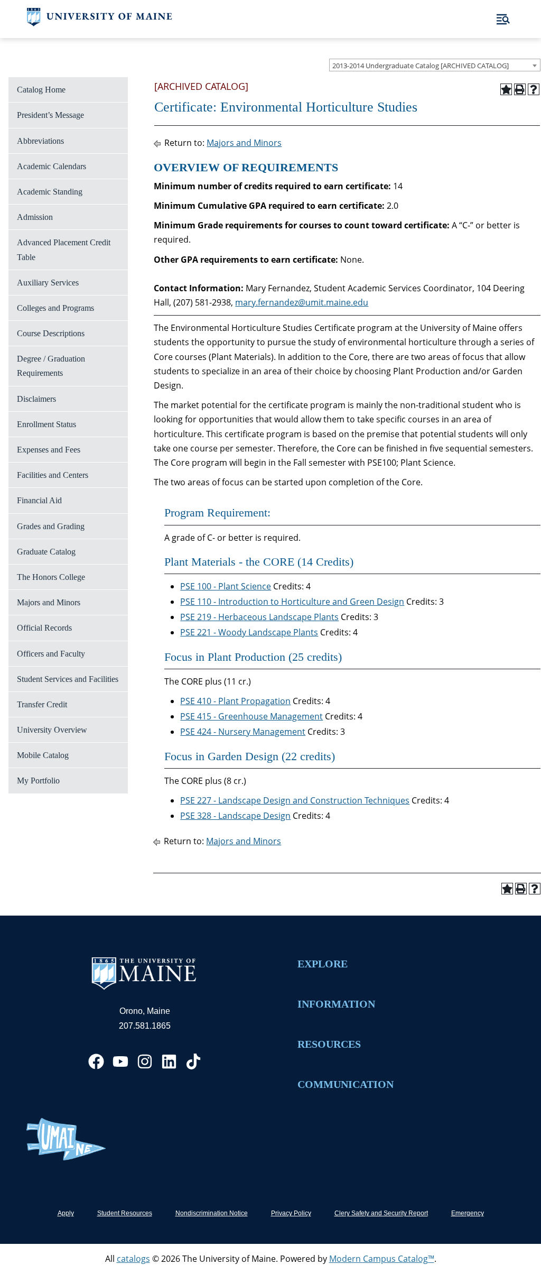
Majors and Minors (48, 602)
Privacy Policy (291, 1213)
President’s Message (50, 114)
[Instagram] (145, 1061)
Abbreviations (40, 140)
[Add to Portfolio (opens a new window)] (506, 89)
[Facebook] (96, 1061)
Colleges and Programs (55, 307)
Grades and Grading (51, 526)
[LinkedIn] (169, 1061)
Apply (66, 1213)
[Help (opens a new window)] (533, 89)
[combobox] (434, 65)
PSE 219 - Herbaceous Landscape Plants (259, 617)
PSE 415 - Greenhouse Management (251, 716)
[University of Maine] (99, 23)
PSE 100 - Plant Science (225, 586)
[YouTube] (120, 1061)
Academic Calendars (51, 166)
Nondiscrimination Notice (211, 1213)
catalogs (133, 1258)
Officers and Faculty (51, 653)
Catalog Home (41, 89)
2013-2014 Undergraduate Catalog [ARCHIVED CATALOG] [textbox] (420, 65)
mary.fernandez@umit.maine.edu (301, 302)
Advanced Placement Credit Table (63, 249)
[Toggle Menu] (503, 19)
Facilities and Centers (52, 474)
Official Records (44, 627)
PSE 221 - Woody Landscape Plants (249, 632)
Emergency (467, 1213)
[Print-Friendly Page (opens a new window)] (520, 89)
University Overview (52, 729)
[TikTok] (193, 1061)
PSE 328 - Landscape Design (235, 815)
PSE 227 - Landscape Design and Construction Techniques (294, 800)
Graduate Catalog (46, 551)
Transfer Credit (42, 704)
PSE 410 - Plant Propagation (235, 701)
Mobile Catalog (43, 755)
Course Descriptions (51, 333)
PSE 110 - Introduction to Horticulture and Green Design (292, 601)
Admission (35, 217)
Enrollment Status (46, 424)
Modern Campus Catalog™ (381, 1258)
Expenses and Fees (48, 449)
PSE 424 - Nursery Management (242, 731)
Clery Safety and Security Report (381, 1213)
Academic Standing (49, 191)
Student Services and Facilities (67, 679)
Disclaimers (36, 398)
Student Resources (124, 1213)
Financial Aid (39, 500)
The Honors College (51, 577)
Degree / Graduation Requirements (51, 365)
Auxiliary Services (48, 282)
